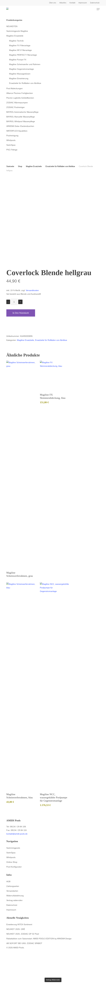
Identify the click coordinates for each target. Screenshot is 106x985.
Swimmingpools (13, 848)
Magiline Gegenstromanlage (21, 69)
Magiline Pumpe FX (17, 59)
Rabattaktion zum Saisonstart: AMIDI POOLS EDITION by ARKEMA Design (38, 938)
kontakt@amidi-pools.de (16, 834)
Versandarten (12, 891)
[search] (87, 9)
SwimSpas (10, 145)
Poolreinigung (12, 135)
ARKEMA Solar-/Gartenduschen (20, 126)
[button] (98, 9)
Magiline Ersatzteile (14, 36)
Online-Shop (11, 862)
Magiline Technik (16, 41)
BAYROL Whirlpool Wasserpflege (20, 121)
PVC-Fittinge (11, 150)
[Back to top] (53, 976)
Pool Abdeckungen (14, 88)
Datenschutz (11, 905)
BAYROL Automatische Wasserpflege (22, 112)
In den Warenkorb (21, 313)
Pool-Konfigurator (14, 867)
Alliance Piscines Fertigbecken (19, 93)
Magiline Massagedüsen (19, 74)
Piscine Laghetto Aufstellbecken (20, 98)
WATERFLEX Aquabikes (16, 131)
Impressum (11, 910)
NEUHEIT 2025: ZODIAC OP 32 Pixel (22, 934)
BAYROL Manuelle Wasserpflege (20, 117)
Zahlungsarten (12, 886)
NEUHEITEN (11, 26)
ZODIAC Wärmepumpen (17, 102)
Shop (20, 166)
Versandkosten (32, 290)
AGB (8, 881)
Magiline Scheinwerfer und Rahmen (24, 64)
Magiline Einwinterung (18, 78)
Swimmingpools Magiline (17, 31)
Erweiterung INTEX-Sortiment (19, 924)
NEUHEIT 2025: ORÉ (15, 929)
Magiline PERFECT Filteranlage (23, 55)
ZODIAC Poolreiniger (15, 107)
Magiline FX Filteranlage (19, 45)
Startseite (10, 166)
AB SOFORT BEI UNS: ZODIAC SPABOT (24, 943)
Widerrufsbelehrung (15, 895)
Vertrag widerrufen (14, 900)
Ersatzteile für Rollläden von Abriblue (25, 83)
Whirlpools (10, 140)
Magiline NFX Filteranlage (20, 50)
